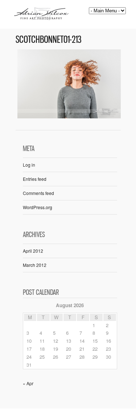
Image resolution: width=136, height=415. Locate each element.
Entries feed (34, 179)
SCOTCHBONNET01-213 (49, 39)
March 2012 (34, 265)
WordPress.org (37, 207)
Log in (29, 165)
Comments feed (38, 193)
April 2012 (33, 251)
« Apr (28, 383)
